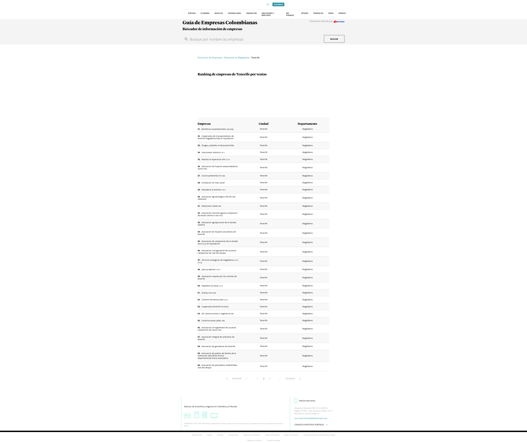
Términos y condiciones (251, 435)
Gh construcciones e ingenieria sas (218, 313)
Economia (205, 13)
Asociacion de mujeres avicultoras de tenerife (217, 232)
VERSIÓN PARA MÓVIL (307, 401)
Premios (342, 13)
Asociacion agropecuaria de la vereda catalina (217, 223)
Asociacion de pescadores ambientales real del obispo (217, 366)
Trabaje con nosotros (254, 440)
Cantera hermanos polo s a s (215, 299)
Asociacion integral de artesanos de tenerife (216, 338)
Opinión (304, 13)
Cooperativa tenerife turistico (215, 306)
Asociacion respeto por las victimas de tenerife (217, 277)
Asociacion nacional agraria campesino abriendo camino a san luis (217, 214)
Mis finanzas (290, 14)
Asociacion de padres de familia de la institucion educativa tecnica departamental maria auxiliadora (217, 356)
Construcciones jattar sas (213, 320)
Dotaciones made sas (211, 206)
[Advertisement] (263, 97)
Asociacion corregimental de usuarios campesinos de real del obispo (217, 251)
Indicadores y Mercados (268, 14)
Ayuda (209, 435)
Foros (331, 13)
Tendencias (318, 13)
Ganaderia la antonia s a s (214, 189)
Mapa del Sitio (197, 435)
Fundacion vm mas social (213, 182)
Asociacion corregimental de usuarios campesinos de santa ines (217, 328)
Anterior (237, 378)
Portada (192, 13)
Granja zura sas (209, 292)
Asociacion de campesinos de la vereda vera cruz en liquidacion (218, 242)
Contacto (220, 435)
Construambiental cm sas (213, 175)
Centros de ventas (273, 440)
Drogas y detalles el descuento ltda (218, 145)
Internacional (234, 13)
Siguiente (290, 378)
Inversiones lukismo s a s (213, 152)
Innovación (251, 13)
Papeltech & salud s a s (212, 285)
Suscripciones (233, 435)
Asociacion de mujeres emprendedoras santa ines (218, 167)
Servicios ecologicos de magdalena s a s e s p (218, 261)
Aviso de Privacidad (272, 435)
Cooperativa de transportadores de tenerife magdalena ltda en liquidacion (216, 137)
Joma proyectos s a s (211, 269)
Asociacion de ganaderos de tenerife (218, 346)
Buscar (334, 39)
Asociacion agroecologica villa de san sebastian (217, 197)
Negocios (219, 13)
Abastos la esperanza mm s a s (216, 159)
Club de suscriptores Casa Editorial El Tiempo (319, 435)
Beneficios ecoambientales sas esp (217, 129)
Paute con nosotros (291, 435)
